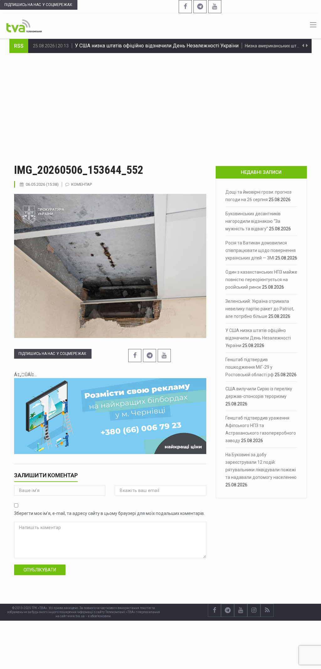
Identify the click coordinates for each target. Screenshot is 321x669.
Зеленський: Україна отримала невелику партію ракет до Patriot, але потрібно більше (259, 309)
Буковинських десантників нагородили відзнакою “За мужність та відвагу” (253, 221)
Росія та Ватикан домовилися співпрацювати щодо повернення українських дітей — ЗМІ (260, 250)
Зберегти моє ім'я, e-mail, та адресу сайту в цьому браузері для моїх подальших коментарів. (109, 513)
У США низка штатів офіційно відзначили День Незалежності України (258, 338)
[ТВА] (24, 25)
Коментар (81, 184)
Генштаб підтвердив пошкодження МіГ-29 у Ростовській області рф (155, 46)
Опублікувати (40, 569)
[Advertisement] (160, 100)
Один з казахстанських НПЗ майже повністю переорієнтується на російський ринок (261, 280)
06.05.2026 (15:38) (42, 184)
